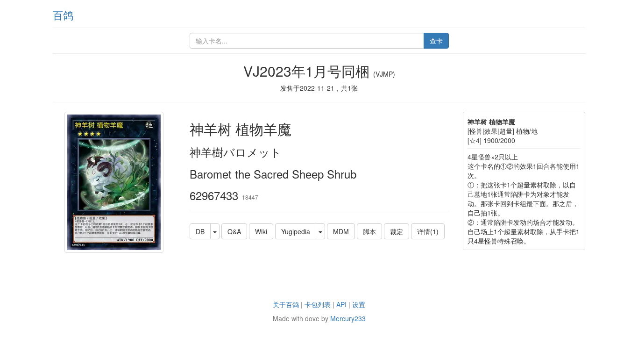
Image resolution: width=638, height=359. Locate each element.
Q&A (234, 231)
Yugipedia (295, 231)
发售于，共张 (319, 88)
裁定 (396, 231)
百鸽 (63, 14)
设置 (358, 304)
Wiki (261, 231)
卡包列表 (318, 304)
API (341, 304)
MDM (341, 231)
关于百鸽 (286, 304)
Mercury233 (348, 318)
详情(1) (428, 231)
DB (200, 231)
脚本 (369, 231)
